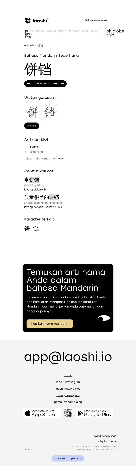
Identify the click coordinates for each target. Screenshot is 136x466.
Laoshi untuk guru (68, 382)
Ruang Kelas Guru (68, 395)
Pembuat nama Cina (68, 402)
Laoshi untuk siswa (68, 388)
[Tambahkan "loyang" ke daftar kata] (26, 147)
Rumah (29, 45)
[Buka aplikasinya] (42, 413)
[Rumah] (36, 20)
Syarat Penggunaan (105, 436)
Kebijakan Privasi (107, 441)
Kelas (60, 158)
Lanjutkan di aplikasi (66, 458)
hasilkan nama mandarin (49, 324)
